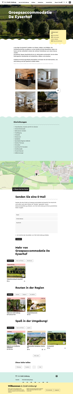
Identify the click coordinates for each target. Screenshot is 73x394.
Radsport (25, 294)
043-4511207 (55, 35)
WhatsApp (18, 367)
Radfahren (10, 294)
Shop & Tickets (58, 2)
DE (66, 2)
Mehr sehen (36, 355)
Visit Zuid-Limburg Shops (27, 379)
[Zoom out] (71, 164)
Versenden (18, 239)
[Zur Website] (24, 281)
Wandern (17, 294)
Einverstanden (49, 390)
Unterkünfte (49, 2)
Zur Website (55, 39)
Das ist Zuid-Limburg (24, 2)
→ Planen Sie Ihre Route (20, 189)
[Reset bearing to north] (71, 165)
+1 (58, 90)
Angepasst (57, 390)
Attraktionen (29, 260)
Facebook (27, 367)
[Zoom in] (71, 162)
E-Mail (40, 367)
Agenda (28, 327)
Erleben (33, 2)
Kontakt (17, 379)
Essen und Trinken (20, 260)
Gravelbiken (32, 294)
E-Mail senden (56, 37)
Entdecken (40, 2)
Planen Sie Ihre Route (57, 41)
